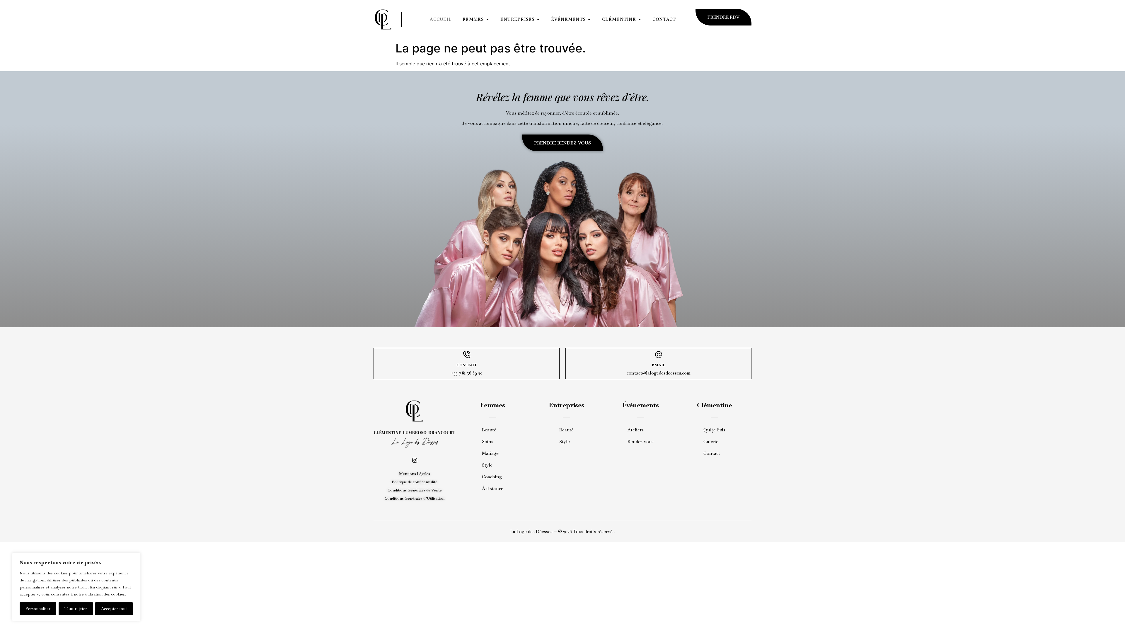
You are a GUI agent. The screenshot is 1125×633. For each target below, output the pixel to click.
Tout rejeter (75, 608)
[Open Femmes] (487, 19)
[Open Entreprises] (538, 19)
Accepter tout (114, 608)
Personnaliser (37, 608)
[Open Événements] (589, 19)
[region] (76, 587)
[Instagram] (414, 460)
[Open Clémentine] (640, 19)
